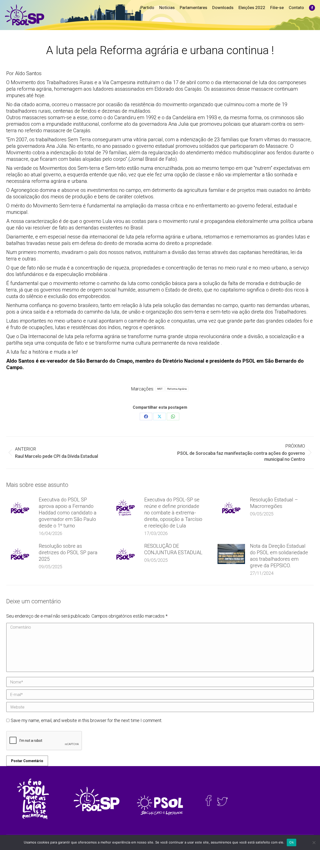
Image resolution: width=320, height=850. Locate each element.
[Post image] (20, 508)
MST (160, 388)
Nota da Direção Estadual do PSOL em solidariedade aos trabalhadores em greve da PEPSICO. (279, 556)
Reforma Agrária (177, 388)
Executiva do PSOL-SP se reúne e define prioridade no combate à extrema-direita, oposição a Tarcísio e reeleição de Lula (173, 513)
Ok (291, 842)
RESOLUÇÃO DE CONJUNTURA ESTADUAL (173, 549)
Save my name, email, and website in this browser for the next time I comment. (86, 720)
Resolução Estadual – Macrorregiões (274, 503)
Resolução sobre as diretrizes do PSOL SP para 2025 (68, 552)
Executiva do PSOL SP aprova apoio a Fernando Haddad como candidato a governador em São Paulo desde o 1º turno (67, 513)
